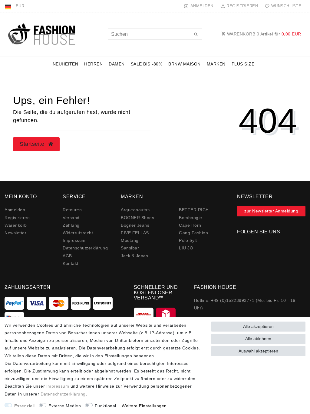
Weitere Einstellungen (144, 405)
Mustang (130, 240)
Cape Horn (190, 225)
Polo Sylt (188, 240)
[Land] (9, 6)
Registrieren (17, 217)
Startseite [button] (33, 144)
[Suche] (196, 35)
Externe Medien (64, 405)
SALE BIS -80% (147, 64)
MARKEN (216, 64)
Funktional (105, 405)
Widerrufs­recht (78, 232)
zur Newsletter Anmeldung (271, 211)
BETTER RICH (194, 209)
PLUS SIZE (243, 64)
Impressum (74, 240)
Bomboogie (190, 217)
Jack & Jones (134, 255)
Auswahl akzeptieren (258, 351)
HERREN (93, 64)
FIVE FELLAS (135, 232)
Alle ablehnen (258, 338)
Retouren (72, 209)
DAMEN (117, 64)
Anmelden (15, 209)
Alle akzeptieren (258, 326)
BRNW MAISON (184, 64)
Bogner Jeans (135, 225)
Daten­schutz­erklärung (85, 247)
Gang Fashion (193, 232)
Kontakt (70, 263)
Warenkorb (16, 225)
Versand (71, 217)
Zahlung (71, 225)
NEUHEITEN (65, 64)
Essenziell (24, 405)
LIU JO (186, 247)
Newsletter (15, 232)
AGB (67, 255)
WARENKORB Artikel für (263, 34)
